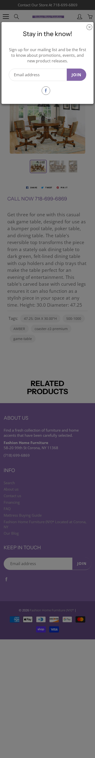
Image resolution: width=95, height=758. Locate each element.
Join (76, 74)
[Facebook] (46, 90)
